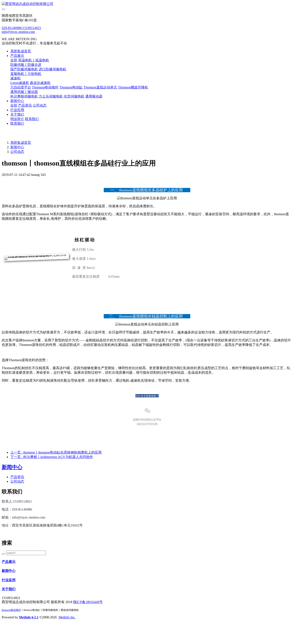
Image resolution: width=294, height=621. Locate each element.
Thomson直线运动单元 (100, 87)
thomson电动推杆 (11, 610)
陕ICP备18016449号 (88, 602)
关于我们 (17, 114)
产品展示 (17, 55)
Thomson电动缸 (71, 87)
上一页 (56, 452)
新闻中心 (17, 101)
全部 (13, 60)
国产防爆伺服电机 (24, 69)
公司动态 (39, 105)
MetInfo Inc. (67, 617)
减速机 (15, 78)
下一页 (51, 457)
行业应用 (17, 110)
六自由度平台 (20, 87)
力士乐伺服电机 (51, 96)
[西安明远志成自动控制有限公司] (147, 4)
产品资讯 (25, 105)
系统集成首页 (20, 51)
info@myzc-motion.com (18, 32)
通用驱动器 (93, 96)
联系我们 (32, 119)
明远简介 (17, 119)
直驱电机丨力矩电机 (25, 74)
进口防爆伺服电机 (52, 69)
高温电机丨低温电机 (33, 60)
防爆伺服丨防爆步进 (25, 65)
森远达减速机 (40, 83)
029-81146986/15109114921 (21, 28)
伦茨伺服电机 (74, 96)
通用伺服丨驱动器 (24, 92)
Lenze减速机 (19, 83)
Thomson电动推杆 (45, 87)
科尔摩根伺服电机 (24, 96)
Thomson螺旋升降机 (133, 87)
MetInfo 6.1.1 (29, 617)
